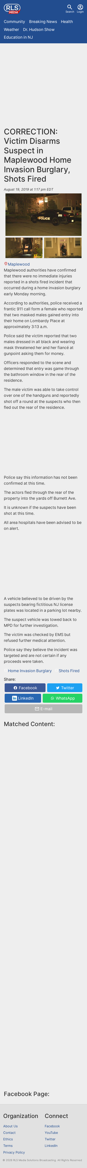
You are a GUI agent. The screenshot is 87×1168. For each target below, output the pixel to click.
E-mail (45, 708)
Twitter (67, 687)
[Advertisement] (43, 87)
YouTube (51, 1133)
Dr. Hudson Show (39, 29)
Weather (11, 29)
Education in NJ (18, 37)
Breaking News (43, 21)
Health (67, 21)
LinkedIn (25, 698)
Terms (8, 1146)
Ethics (8, 1139)
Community (14, 21)
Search (70, 11)
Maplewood (19, 264)
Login (80, 11)
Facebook (27, 687)
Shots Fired (69, 670)
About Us (10, 1126)
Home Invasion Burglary (30, 670)
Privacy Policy (14, 1152)
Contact (9, 1133)
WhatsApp (65, 698)
